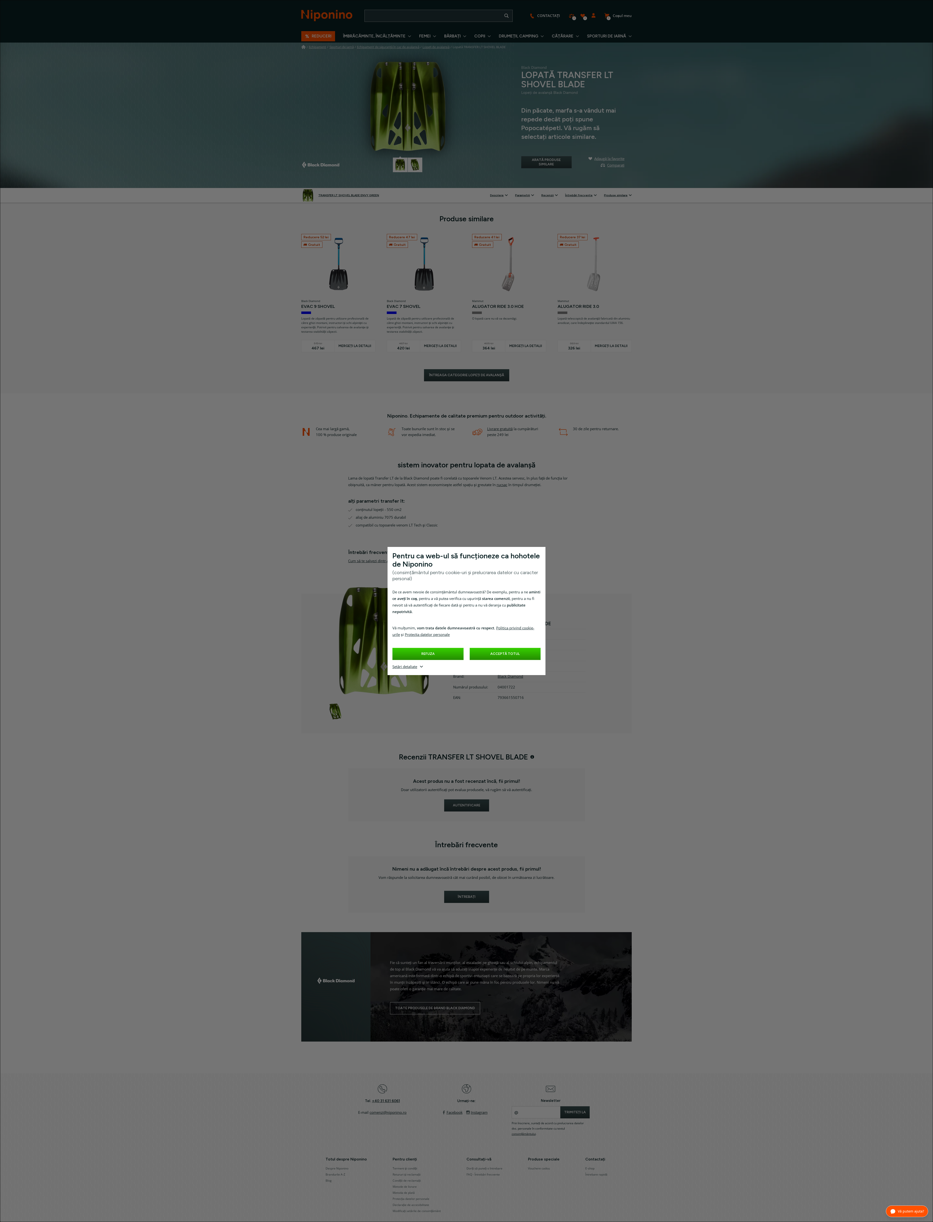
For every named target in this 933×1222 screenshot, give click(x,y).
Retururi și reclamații (407, 1174)
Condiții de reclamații (407, 1180)
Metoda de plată (404, 1193)
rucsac (502, 485)
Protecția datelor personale (427, 634)
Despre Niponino (337, 1168)
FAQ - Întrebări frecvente (483, 1174)
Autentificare (593, 16)
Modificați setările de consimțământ (417, 1211)
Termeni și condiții (405, 1168)
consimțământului (524, 1134)
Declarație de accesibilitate (411, 1205)
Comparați (571, 16)
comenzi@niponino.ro (388, 1112)
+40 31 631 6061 (386, 1101)
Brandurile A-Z (335, 1174)
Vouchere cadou (539, 1168)
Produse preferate (582, 16)
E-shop (590, 1168)
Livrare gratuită (500, 429)
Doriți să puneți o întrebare (484, 1168)
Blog (329, 1180)
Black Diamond (510, 676)
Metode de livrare (405, 1187)
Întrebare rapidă (596, 1174)
